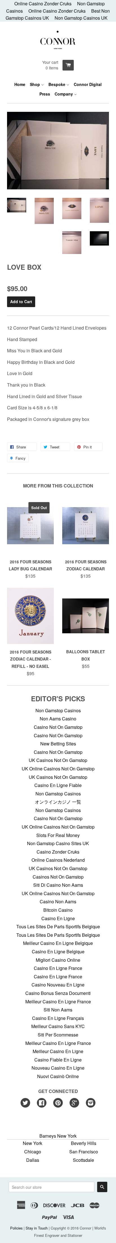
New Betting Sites (58, 743)
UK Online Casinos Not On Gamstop (58, 768)
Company (64, 94)
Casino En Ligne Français (58, 1018)
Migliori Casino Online (58, 960)
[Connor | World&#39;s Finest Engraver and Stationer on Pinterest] (58, 1103)
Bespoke (57, 84)
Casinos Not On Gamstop (58, 877)
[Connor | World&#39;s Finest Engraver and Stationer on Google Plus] (74, 1103)
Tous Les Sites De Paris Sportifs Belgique (58, 926)
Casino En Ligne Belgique (58, 951)
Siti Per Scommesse (58, 1034)
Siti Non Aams (58, 1009)
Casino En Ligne (58, 918)
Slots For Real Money (58, 835)
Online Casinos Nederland (58, 860)
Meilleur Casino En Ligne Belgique (58, 943)
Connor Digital (88, 84)
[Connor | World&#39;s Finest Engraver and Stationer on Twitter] (25, 1103)
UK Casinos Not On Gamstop (58, 760)
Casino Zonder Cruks (58, 852)
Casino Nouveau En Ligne (58, 984)
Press (44, 94)
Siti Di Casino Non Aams (58, 885)
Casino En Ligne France (58, 968)
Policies (16, 1228)
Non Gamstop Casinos (58, 710)
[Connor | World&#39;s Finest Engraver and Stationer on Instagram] (90, 1103)
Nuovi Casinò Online (58, 1076)
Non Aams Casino (58, 718)
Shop (35, 84)
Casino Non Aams (58, 901)
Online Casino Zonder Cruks (57, 11)
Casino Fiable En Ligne (58, 1059)
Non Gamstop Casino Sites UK (58, 843)
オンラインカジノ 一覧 (58, 802)
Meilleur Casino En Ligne (58, 1051)
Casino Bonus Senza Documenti (58, 993)
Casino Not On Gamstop (58, 727)
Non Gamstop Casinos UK (81, 18)
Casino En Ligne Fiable (58, 785)
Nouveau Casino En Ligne (58, 1068)
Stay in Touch (37, 1228)
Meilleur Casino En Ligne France (58, 1001)
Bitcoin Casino (58, 910)
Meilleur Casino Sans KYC (58, 1026)
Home (19, 84)
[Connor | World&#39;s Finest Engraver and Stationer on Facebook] (41, 1103)
